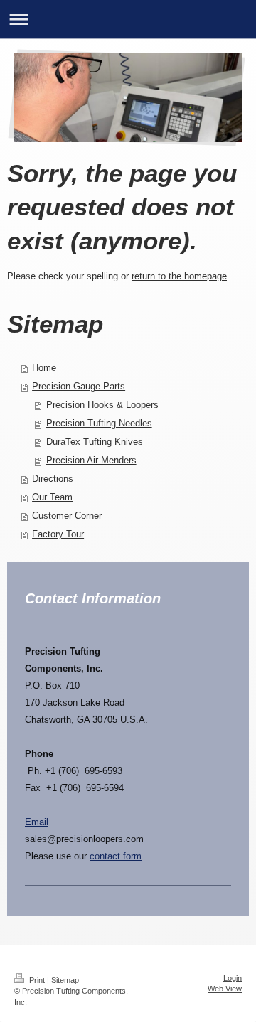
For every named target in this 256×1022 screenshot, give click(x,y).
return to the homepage (179, 276)
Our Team (52, 497)
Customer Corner (67, 515)
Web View (225, 988)
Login (232, 978)
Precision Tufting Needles (99, 423)
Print (37, 980)
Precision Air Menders (91, 460)
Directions (52, 478)
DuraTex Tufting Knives (94, 441)
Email (36, 822)
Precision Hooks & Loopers (102, 404)
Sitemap (65, 980)
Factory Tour (58, 534)
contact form (116, 856)
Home (44, 367)
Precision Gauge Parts (78, 386)
